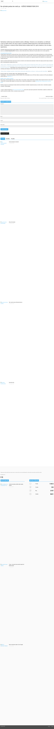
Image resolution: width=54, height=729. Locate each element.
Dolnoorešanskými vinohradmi (14, 141)
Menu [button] (2, 1)
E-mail (2, 120)
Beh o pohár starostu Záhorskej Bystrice (15, 302)
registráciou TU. (9, 76)
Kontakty (52, 726)
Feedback (52, 332)
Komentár (2, 103)
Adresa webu (2, 124)
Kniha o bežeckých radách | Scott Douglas (16, 644)
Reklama (49, 726)
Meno (2, 116)
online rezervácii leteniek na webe (18, 89)
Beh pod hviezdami (12, 222)
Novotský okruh (11, 382)
